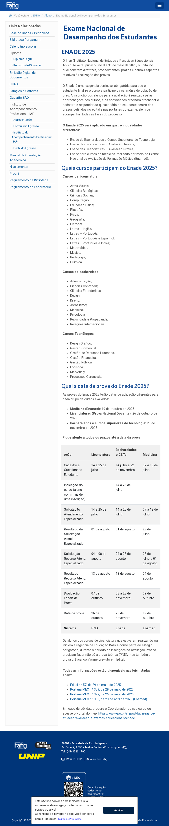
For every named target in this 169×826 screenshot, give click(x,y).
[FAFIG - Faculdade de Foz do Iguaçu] (20, 745)
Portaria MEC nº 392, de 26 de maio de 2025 (102, 694)
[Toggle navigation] (159, 5)
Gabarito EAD (19, 98)
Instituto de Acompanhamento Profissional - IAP (32, 137)
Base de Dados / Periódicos (29, 33)
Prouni (14, 174)
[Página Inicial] (16, 5)
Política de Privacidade (142, 820)
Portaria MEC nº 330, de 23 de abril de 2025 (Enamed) (108, 699)
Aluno (47, 15)
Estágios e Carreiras (24, 91)
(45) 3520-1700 (76, 751)
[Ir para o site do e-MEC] (84, 791)
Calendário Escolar (23, 46)
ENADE (15, 84)
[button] (70, 819)
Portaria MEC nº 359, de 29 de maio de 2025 (102, 689)
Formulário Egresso (26, 126)
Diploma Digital (23, 59)
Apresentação (22, 119)
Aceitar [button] (118, 810)
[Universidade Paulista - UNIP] (31, 756)
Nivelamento (19, 167)
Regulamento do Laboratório (30, 187)
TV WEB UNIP (73, 759)
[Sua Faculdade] (43, 745)
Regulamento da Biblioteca (29, 180)
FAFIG (36, 15)
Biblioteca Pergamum (25, 40)
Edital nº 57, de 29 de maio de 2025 (95, 685)
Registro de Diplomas (27, 65)
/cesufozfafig (98, 759)
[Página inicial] (10, 15)
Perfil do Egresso (24, 148)
